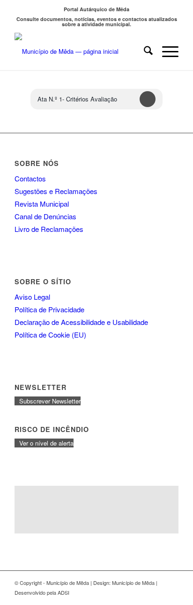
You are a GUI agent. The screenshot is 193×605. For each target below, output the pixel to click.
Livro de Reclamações (49, 229)
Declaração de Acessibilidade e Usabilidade (81, 322)
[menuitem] (143, 51)
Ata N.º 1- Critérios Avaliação (77, 98)
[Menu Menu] (165, 51)
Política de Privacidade (49, 309)
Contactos (30, 178)
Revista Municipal (42, 204)
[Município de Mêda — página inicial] (80, 51)
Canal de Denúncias (45, 216)
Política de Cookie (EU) (50, 334)
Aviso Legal (32, 297)
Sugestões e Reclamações (56, 191)
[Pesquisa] (143, 51)
